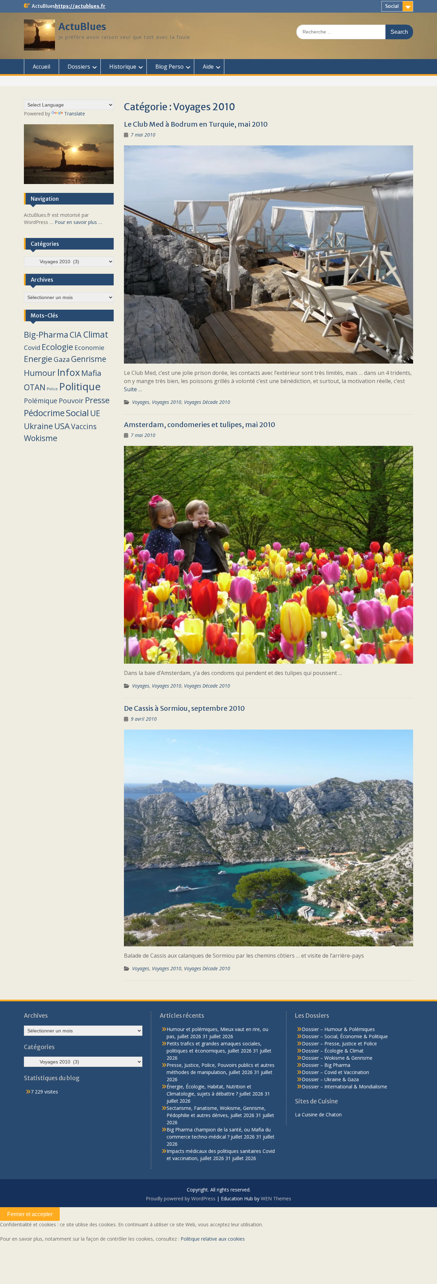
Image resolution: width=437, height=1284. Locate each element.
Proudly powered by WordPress (180, 1198)
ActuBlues (82, 26)
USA (62, 426)
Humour (40, 372)
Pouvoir (71, 400)
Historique (122, 66)
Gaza (62, 359)
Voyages (140, 402)
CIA (76, 334)
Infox (68, 372)
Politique (80, 386)
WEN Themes (276, 1198)
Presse (97, 400)
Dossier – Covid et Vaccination (335, 1072)
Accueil (41, 66)
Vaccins (84, 426)
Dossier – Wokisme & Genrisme (337, 1058)
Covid (32, 347)
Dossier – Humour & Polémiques (338, 1029)
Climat (95, 334)
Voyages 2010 (166, 402)
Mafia (91, 373)
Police (52, 388)
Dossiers (79, 66)
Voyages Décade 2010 (207, 402)
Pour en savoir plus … (78, 222)
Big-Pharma (46, 334)
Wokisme (40, 438)
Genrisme (88, 358)
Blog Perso (169, 66)
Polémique (40, 400)
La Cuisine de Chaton (318, 1114)
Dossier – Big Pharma (326, 1065)
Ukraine (38, 426)
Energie (38, 358)
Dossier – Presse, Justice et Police (339, 1043)
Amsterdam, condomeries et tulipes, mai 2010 (199, 424)
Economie (89, 347)
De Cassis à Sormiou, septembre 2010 (184, 708)
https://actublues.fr (80, 6)
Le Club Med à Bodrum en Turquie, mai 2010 (196, 124)
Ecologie (57, 346)
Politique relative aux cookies (213, 1239)
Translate (74, 113)
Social (392, 6)
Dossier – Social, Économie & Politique (345, 1036)
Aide (208, 66)
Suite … (133, 389)
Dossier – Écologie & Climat (333, 1050)
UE (95, 413)
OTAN (34, 387)
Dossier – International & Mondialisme (344, 1086)
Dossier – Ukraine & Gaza (330, 1079)
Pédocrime (44, 413)
